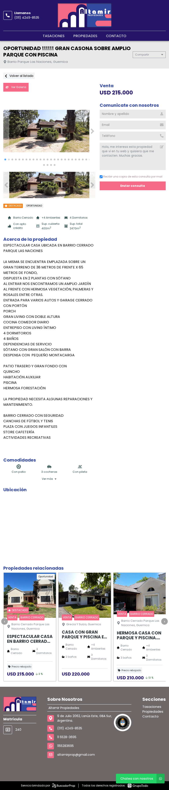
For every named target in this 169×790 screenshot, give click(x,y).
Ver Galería (18, 87)
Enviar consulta (132, 186)
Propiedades (85, 35)
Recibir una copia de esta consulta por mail (132, 176)
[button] (92, 131)
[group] (49, 131)
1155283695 (65, 746)
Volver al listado (21, 76)
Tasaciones (53, 35)
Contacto (116, 35)
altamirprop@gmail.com (76, 754)
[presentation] (4, 621)
